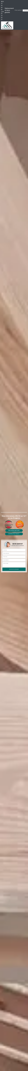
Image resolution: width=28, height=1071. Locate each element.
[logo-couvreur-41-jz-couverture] (7, 25)
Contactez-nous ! (14, 534)
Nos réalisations (14, 530)
